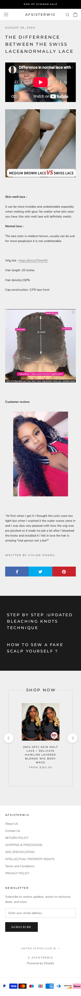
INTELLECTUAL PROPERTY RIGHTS (30, 859)
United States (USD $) (38, 948)
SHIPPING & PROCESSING (23, 845)
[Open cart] (75, 14)
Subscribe (21, 927)
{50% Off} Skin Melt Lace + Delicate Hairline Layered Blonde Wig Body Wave (40, 754)
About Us (11, 824)
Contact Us (12, 831)
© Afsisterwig (40, 957)
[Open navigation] (6, 14)
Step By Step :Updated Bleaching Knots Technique (40, 621)
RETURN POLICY (16, 838)
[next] (72, 738)
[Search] (68, 14)
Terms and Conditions (20, 866)
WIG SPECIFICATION (19, 852)
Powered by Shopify (40, 963)
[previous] (8, 738)
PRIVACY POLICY (17, 873)
